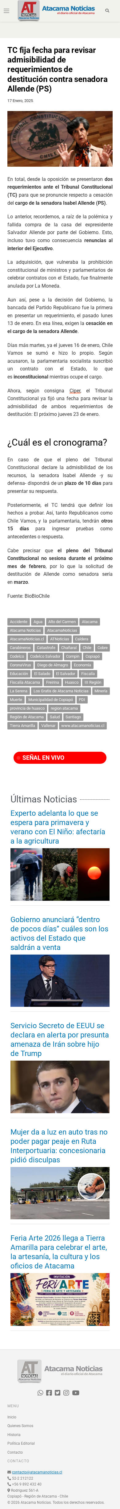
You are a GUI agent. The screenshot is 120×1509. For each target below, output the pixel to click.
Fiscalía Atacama (25, 682)
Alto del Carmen (62, 621)
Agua (38, 621)
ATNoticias (59, 639)
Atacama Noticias (25, 630)
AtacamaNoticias (62, 630)
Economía (82, 665)
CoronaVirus (20, 665)
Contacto (15, 1452)
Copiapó (93, 656)
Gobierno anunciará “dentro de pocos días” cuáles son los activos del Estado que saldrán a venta (59, 933)
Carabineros (20, 647)
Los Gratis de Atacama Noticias (61, 691)
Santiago (73, 717)
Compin (72, 656)
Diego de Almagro (52, 665)
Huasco (71, 682)
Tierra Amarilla (22, 725)
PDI (82, 699)
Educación (19, 673)
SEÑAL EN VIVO (42, 758)
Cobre (103, 647)
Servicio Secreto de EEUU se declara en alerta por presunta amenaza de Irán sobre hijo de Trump (59, 1039)
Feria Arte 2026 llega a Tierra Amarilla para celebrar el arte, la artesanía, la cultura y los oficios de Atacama (58, 1252)
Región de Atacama (27, 717)
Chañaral (69, 647)
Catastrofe (46, 647)
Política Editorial (21, 1443)
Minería (100, 691)
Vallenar (48, 725)
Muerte (16, 699)
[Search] (107, 11)
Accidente (18, 621)
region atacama (64, 708)
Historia (14, 1435)
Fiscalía (88, 673)
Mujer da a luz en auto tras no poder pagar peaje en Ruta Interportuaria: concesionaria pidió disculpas (59, 1146)
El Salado (42, 673)
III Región (93, 682)
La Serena (18, 691)
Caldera (81, 639)
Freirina (52, 682)
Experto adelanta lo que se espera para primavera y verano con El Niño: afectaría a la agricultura (57, 827)
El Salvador (65, 673)
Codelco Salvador (45, 656)
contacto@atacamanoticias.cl (37, 1472)
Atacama (90, 621)
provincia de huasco (27, 708)
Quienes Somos (20, 1426)
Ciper (75, 391)
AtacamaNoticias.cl (27, 639)
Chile (87, 647)
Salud (55, 717)
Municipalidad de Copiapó (50, 699)
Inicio (11, 1417)
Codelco (17, 656)
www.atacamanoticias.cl (82, 725)
